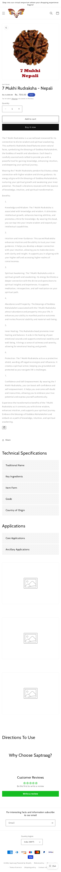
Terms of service (16, 867)
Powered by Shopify (24, 863)
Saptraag (13, 863)
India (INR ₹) (29, 842)
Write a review (30, 793)
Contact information (46, 867)
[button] (3, 13)
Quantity (5, 103)
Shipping (14, 99)
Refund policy (39, 863)
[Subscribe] (52, 823)
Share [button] (8, 440)
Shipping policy (30, 867)
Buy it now (30, 127)
